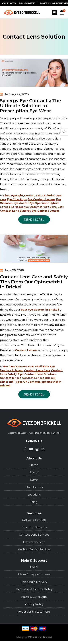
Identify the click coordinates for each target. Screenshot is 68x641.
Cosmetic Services (34, 527)
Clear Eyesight (13, 195)
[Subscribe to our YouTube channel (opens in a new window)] (31, 449)
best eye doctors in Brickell (40, 309)
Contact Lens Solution (39, 195)
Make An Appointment (34, 574)
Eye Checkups (17, 199)
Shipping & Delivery (34, 582)
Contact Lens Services (34, 534)
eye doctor (21, 203)
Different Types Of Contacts (20, 381)
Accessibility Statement (34, 611)
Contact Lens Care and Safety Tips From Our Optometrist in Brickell (34, 282)
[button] (54, 12)
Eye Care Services (34, 519)
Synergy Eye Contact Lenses (39, 210)
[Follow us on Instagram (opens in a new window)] (37, 449)
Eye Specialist (39, 203)
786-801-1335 (27, 3)
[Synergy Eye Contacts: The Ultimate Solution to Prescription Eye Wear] (34, 73)
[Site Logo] (22, 12)
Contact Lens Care (37, 370)
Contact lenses (10, 378)
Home (34, 465)
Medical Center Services (34, 549)
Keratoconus (20, 207)
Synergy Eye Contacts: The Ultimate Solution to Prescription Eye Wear (30, 105)
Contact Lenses (26, 350)
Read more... (34, 219)
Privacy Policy (34, 604)
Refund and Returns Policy (34, 589)
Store (34, 479)
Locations (34, 494)
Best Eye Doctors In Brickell (22, 366)
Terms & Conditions (34, 596)
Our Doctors (34, 487)
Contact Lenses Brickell (38, 378)
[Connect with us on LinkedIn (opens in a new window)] (43, 449)
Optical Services (34, 542)
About (34, 472)
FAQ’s (34, 567)
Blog (34, 502)
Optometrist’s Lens (43, 207)
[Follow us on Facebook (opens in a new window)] (25, 449)
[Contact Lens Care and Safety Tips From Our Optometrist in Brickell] (34, 248)
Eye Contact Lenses (41, 199)
